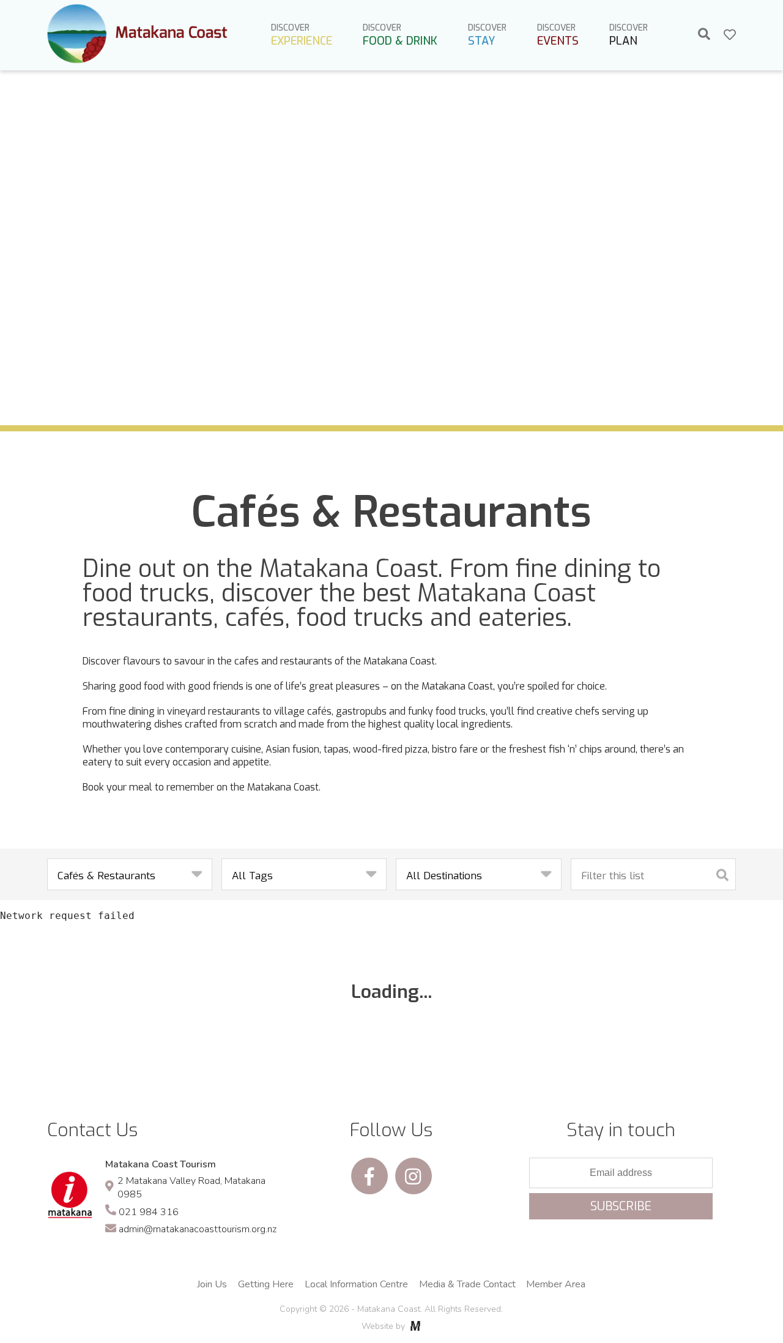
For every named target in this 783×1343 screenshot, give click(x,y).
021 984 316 (149, 1212)
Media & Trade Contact (467, 1284)
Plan (628, 35)
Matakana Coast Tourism (160, 1164)
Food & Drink (400, 35)
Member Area (555, 1284)
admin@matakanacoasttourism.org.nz (197, 1229)
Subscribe (620, 1206)
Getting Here (266, 1284)
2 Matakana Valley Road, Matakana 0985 (191, 1187)
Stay (487, 35)
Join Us (212, 1284)
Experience (301, 35)
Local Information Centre (356, 1284)
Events (558, 35)
